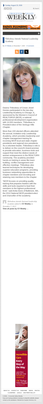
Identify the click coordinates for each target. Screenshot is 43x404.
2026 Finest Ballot (29, 392)
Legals (19, 392)
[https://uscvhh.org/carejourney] (21, 355)
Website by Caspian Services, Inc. (26, 400)
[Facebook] (5, 8)
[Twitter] (8, 8)
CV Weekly (8, 46)
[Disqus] (21, 239)
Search (36, 8)
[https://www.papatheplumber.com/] (21, 27)
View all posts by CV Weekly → (15, 209)
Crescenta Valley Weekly (15, 396)
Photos (37, 390)
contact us (5, 400)
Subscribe (23, 390)
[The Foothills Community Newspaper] (21, 17)
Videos (31, 390)
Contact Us (15, 390)
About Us (6, 390)
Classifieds (11, 392)
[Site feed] (10, 8)
